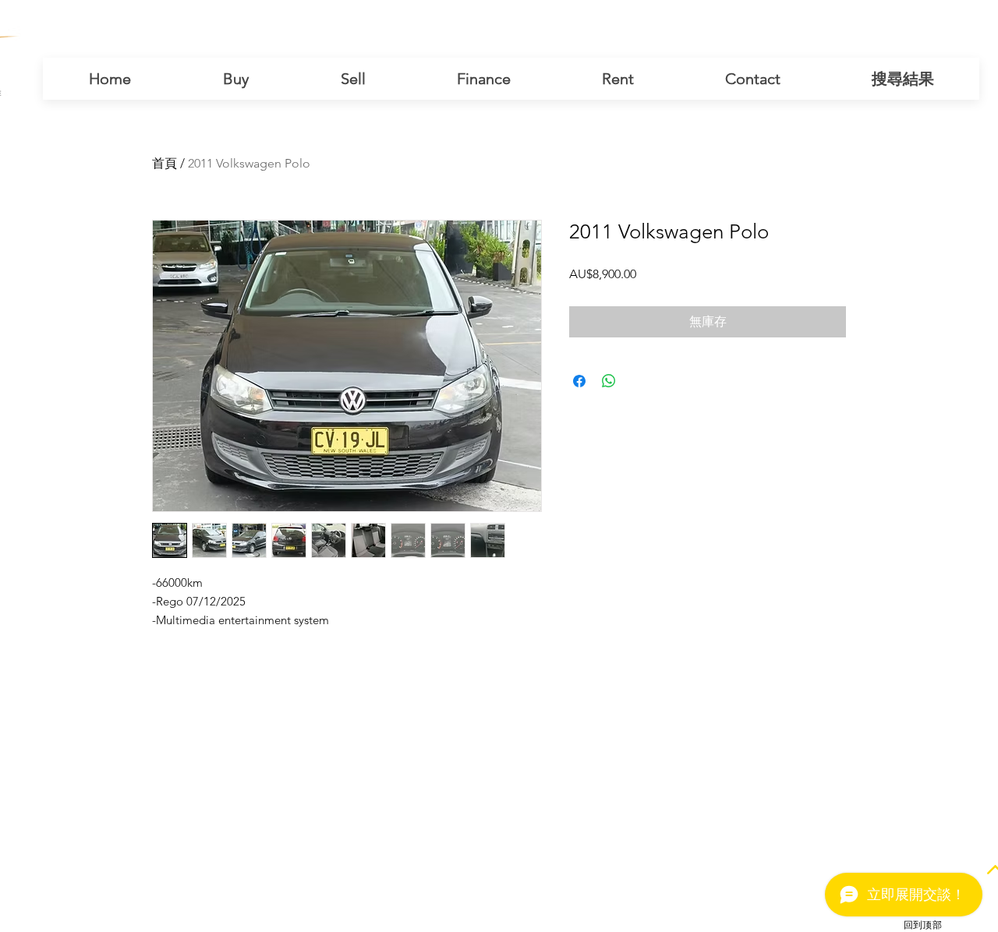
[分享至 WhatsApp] (609, 381)
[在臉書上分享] (579, 381)
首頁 (164, 163)
